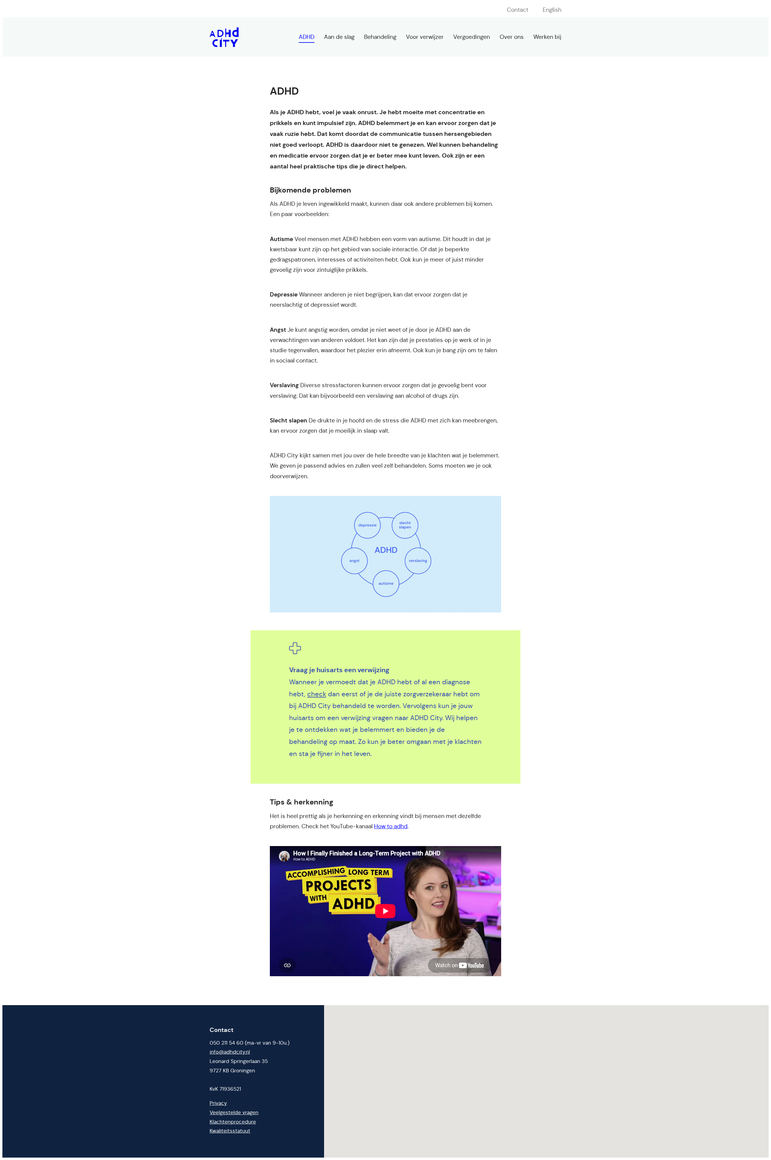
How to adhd (390, 826)
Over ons (512, 36)
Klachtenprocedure (233, 1122)
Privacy (218, 1103)
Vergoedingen (471, 36)
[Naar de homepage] (224, 37)
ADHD (306, 36)
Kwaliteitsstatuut (230, 1131)
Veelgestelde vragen (234, 1112)
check (316, 694)
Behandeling (380, 36)
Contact (517, 9)
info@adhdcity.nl (230, 1052)
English (552, 9)
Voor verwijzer (425, 36)
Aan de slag (339, 36)
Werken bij (547, 36)
